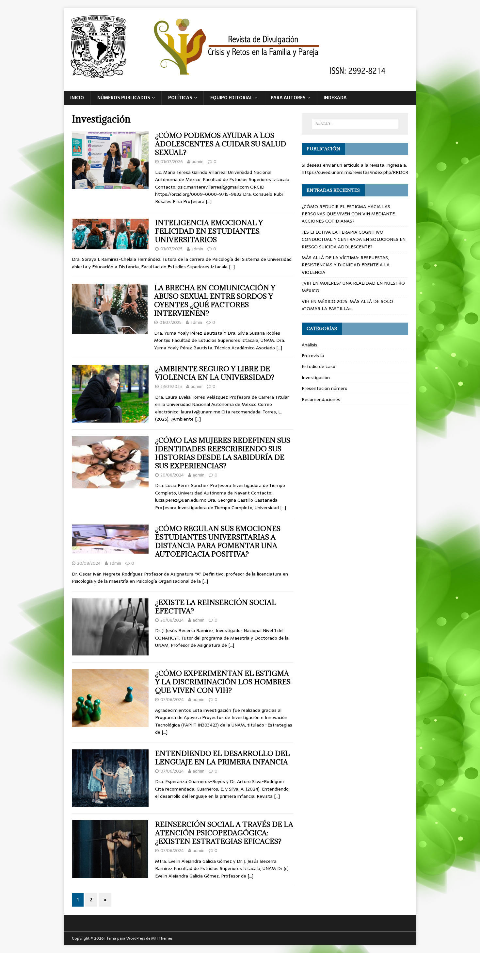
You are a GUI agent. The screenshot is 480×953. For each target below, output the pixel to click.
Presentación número (324, 388)
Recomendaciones (321, 399)
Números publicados (123, 97)
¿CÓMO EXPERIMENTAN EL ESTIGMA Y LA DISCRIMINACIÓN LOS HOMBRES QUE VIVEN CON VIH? (223, 682)
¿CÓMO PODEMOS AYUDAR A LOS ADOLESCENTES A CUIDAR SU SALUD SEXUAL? (220, 144)
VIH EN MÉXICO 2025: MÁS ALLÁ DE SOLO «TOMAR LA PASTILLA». (347, 305)
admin (197, 161)
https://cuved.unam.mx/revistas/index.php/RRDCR (355, 172)
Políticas (180, 97)
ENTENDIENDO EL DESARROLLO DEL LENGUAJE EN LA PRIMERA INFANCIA (222, 757)
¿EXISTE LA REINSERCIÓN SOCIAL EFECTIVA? (215, 606)
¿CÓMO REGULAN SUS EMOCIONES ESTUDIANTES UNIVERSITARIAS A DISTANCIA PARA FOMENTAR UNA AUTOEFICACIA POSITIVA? (217, 541)
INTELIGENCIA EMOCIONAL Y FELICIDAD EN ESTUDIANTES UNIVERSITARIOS (209, 231)
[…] (209, 201)
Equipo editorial (231, 97)
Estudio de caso (318, 366)
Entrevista (313, 355)
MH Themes (161, 938)
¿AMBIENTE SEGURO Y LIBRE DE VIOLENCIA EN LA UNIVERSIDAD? (214, 373)
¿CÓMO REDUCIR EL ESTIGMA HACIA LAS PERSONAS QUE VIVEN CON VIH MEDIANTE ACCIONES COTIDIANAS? (348, 214)
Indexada (335, 97)
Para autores (288, 97)
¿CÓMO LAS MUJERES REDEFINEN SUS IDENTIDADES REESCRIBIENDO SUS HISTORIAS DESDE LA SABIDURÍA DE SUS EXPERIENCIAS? (222, 453)
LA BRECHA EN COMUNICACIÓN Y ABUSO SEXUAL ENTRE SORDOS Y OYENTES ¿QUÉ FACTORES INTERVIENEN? (214, 300)
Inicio (77, 97)
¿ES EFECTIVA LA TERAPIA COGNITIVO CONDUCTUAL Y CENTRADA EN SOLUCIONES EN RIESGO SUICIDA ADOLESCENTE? (354, 239)
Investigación (316, 377)
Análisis (309, 344)
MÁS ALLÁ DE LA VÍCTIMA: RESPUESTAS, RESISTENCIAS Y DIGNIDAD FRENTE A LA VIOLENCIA (346, 265)
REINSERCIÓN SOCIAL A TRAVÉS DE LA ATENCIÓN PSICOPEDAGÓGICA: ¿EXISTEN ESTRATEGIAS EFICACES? (224, 833)
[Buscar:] (355, 123)
